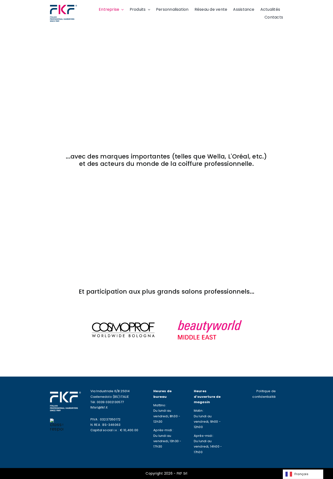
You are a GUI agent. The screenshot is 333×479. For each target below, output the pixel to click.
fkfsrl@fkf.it (99, 407)
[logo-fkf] (63, 7)
